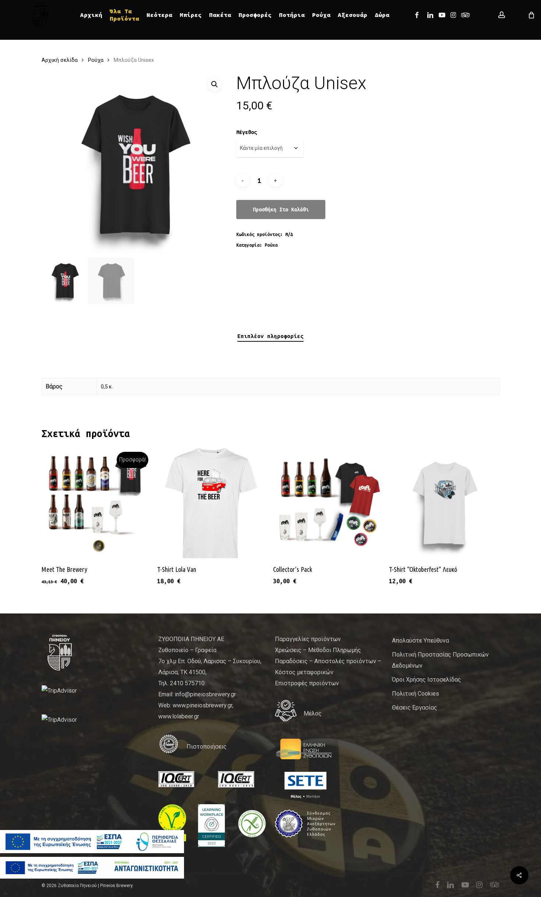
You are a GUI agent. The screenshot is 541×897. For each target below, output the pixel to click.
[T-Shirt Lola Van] (212, 503)
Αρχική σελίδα (60, 60)
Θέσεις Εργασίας (414, 707)
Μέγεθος (246, 132)
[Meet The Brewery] (97, 503)
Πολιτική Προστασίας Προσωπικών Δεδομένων (440, 660)
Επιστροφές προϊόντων (307, 683)
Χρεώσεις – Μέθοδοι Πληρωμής (318, 650)
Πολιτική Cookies (415, 693)
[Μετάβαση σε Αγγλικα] (396, 14)
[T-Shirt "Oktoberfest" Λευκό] (444, 503)
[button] (214, 84)
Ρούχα (95, 60)
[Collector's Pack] (328, 503)
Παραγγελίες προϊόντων (308, 639)
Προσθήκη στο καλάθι (281, 209)
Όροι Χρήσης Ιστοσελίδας (426, 679)
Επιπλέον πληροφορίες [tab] (270, 336)
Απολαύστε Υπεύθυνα (420, 640)
